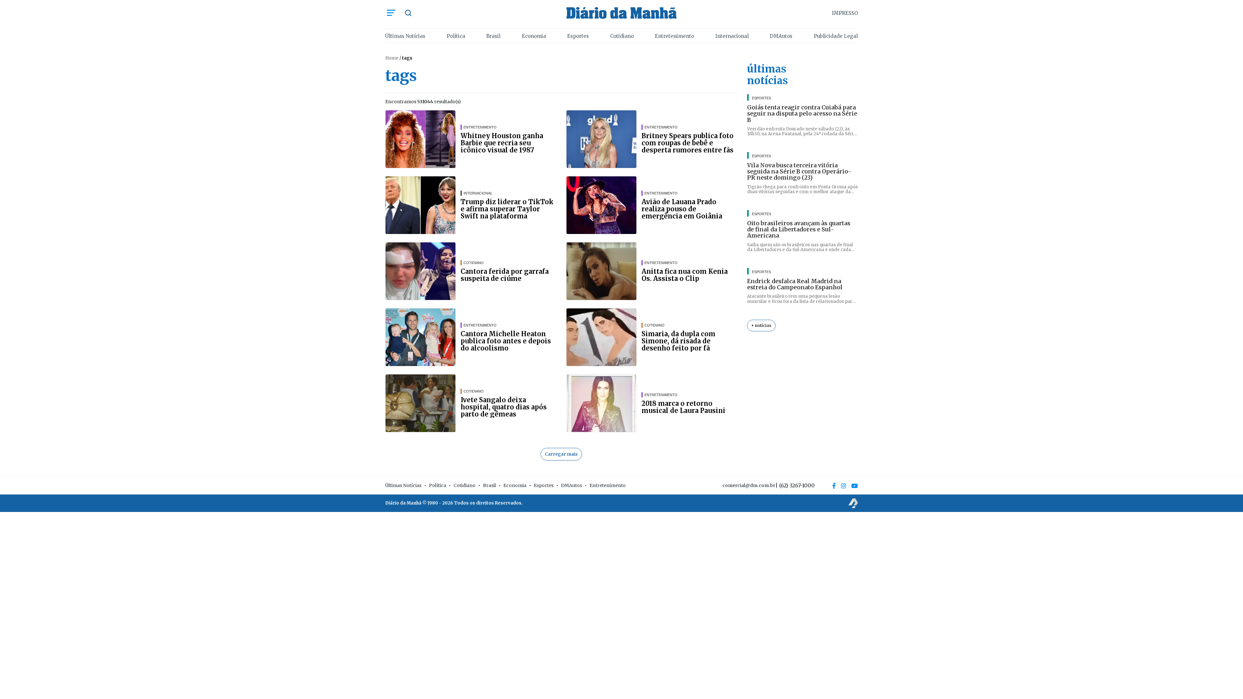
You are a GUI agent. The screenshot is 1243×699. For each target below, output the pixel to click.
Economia (534, 36)
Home (391, 58)
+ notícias (761, 325)
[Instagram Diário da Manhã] (843, 486)
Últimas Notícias (405, 36)
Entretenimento (674, 36)
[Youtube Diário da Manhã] (854, 486)
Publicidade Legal (836, 36)
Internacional (732, 36)
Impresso (845, 13)
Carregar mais (561, 454)
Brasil (493, 36)
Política (456, 36)
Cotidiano (622, 36)
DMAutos (781, 36)
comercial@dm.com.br (748, 485)
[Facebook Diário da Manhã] (834, 486)
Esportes (578, 36)
